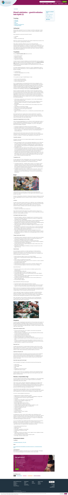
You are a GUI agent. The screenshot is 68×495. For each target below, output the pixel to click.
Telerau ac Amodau (40, 481)
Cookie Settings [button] (61, 493)
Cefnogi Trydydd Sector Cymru (17, 481)
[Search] (54, 1)
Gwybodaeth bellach (17, 25)
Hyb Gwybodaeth (26, 481)
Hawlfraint (39, 482)
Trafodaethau (55, 3)
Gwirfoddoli (24, 475)
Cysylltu (66, 3)
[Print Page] (49, 19)
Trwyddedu (16, 21)
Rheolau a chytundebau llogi (19, 24)
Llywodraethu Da (30, 475)
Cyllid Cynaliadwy (19, 475)
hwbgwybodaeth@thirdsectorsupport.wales (17, 492)
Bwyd (15, 22)
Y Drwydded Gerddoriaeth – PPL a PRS (19, 442)
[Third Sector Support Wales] (6, 2)
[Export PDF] (46, 19)
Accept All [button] (66, 493)
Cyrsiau (51, 3)
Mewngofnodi (59, 1)
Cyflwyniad (16, 20)
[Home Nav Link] (40, 3)
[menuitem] (43, 3)
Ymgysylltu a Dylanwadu (37, 475)
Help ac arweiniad (60, 3)
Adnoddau (47, 3)
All (14, 475)
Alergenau (16, 23)
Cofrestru (64, 1)
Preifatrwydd (39, 483)
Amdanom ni (14, 482)
